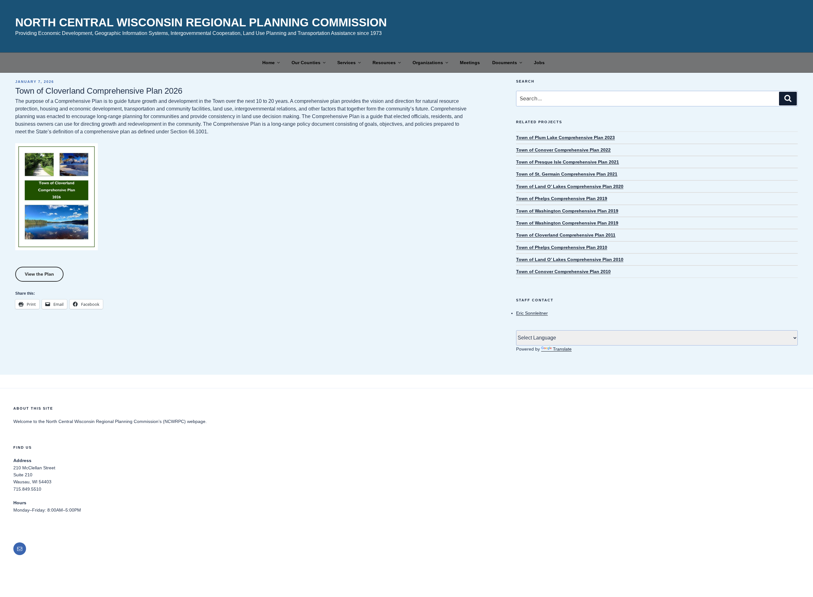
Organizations (428, 62)
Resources (384, 62)
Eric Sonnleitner (532, 313)
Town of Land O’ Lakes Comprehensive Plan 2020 (569, 186)
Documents (504, 62)
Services (346, 62)
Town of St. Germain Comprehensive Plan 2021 (566, 174)
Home (268, 62)
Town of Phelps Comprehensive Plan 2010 (561, 247)
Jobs (539, 62)
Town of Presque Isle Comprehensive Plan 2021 (567, 161)
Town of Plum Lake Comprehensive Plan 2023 (565, 137)
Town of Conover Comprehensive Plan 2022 (563, 149)
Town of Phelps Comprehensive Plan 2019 (561, 198)
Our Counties (306, 62)
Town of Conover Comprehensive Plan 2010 (563, 271)
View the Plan (39, 274)
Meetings (470, 62)
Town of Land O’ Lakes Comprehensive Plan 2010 (569, 259)
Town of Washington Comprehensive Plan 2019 (567, 210)
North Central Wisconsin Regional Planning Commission (201, 22)
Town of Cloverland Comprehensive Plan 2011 (565, 235)
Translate (562, 349)
